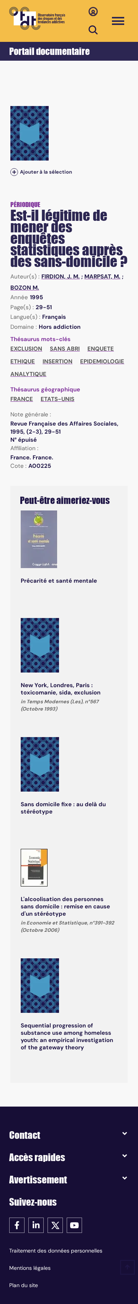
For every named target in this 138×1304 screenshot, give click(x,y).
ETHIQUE (22, 361)
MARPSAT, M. (102, 276)
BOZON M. (24, 288)
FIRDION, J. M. (60, 276)
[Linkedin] (36, 1225)
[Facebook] (17, 1225)
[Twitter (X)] (55, 1225)
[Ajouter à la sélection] (14, 172)
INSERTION (57, 361)
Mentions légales (30, 1267)
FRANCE (21, 399)
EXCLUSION (26, 349)
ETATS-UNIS (57, 399)
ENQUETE (100, 349)
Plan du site (23, 1285)
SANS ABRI (65, 349)
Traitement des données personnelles (55, 1250)
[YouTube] (74, 1225)
